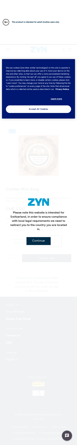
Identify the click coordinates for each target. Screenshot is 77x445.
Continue (38, 240)
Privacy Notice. (62, 89)
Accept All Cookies (38, 109)
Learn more (56, 98)
